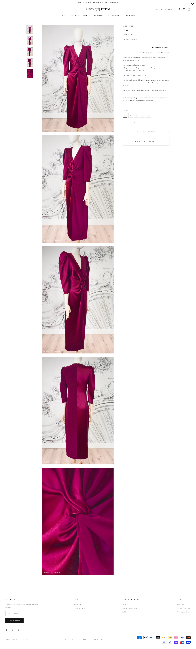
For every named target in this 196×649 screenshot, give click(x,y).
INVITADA (75, 15)
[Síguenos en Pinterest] (24, 630)
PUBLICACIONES (115, 15)
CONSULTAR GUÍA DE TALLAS (146, 142)
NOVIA (63, 15)
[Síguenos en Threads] (18, 630)
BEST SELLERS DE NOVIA (95, 2)
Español (168, 9)
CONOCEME (99, 15)
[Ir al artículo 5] (30, 73)
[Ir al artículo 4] (30, 62)
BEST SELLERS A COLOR (114, 2)
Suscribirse (14, 620)
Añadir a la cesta (146, 131)
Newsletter (77, 604)
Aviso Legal (180, 604)
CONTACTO (130, 15)
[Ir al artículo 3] (30, 51)
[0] (192, 3)
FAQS (124, 612)
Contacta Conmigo (80, 608)
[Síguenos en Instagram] (12, 630)
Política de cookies (183, 612)
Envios (124, 604)
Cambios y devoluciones (129, 608)
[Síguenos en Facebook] (6, 630)
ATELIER (86, 15)
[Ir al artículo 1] (30, 29)
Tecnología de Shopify (93, 640)
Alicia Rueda (128, 26)
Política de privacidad (184, 608)
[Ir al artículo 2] (30, 40)
